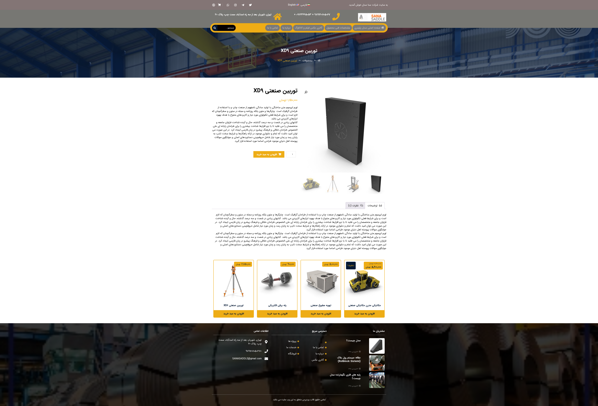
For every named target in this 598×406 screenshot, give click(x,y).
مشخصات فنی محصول (338, 28)
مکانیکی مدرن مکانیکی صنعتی (364, 305)
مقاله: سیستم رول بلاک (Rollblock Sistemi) (349, 359)
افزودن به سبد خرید (266, 154)
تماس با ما (272, 28)
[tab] (374, 205)
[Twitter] (250, 5)
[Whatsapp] (228, 5)
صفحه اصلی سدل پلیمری (367, 28)
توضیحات (373, 206)
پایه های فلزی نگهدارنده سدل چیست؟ (345, 376)
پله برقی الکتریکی (277, 305)
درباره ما (286, 28)
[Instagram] (235, 5)
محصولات (307, 61)
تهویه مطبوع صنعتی (321, 305)
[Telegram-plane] (243, 5)
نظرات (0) (353, 206)
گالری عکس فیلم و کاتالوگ (308, 28)
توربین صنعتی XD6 (234, 305)
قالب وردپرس (308, 399)
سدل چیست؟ (353, 341)
